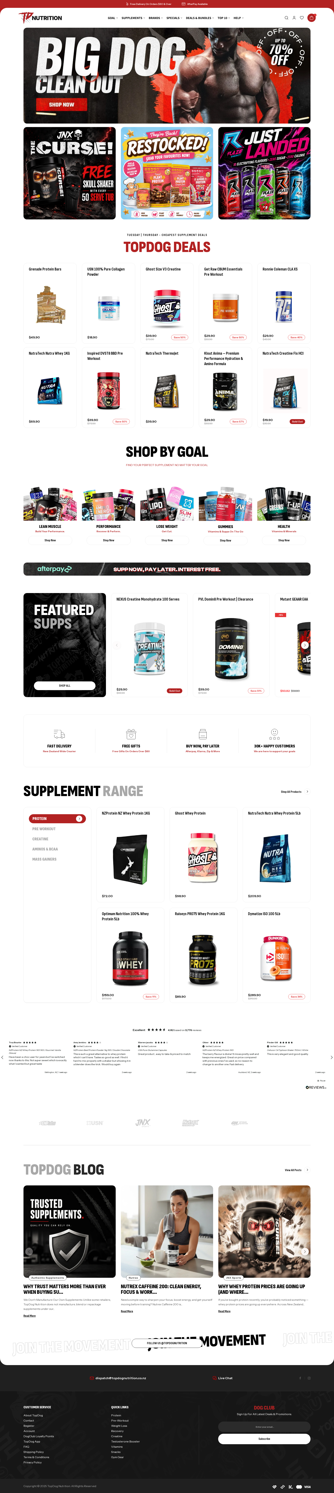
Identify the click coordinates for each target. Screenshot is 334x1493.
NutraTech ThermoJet (162, 353)
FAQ (26, 1446)
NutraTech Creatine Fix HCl (283, 353)
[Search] (286, 18)
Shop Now (50, 540)
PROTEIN (40, 818)
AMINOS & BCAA (45, 849)
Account (29, 1431)
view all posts (293, 1170)
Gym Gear (117, 1457)
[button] (305, 645)
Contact (28, 1420)
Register (28, 1425)
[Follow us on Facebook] (300, 1378)
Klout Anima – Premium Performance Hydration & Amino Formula (223, 358)
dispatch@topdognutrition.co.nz (121, 1378)
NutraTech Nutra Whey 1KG (49, 353)
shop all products (291, 791)
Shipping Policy (33, 1452)
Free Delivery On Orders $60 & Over (150, 4)
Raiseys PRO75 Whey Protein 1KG (200, 913)
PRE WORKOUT (44, 828)
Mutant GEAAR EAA (294, 599)
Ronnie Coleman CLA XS (280, 269)
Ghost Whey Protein (190, 813)
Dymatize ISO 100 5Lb (264, 913)
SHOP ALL (64, 686)
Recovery (117, 1431)
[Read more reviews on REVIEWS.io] (316, 1088)
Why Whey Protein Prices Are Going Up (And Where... (261, 1289)
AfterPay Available (197, 4)
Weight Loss (119, 1425)
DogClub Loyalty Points (38, 1436)
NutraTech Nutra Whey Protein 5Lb (274, 813)
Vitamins (117, 1446)
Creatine (40, 839)
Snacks (116, 1452)
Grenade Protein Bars (45, 269)
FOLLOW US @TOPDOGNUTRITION (167, 1343)
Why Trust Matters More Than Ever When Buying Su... (64, 1289)
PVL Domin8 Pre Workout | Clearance (225, 599)
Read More (29, 1316)
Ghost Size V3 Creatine (163, 269)
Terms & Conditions (36, 1457)
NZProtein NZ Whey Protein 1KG (126, 813)
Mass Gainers (44, 859)
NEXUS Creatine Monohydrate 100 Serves (148, 599)
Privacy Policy (32, 1462)
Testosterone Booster (125, 1441)
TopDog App (31, 1441)
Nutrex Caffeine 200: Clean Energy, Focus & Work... (161, 1289)
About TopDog (33, 1415)
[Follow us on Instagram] (309, 1378)
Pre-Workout (120, 1420)
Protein (116, 1415)
